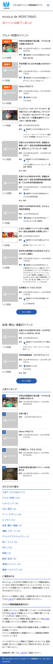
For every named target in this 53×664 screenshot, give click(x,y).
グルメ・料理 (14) (11, 498)
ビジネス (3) (8, 520)
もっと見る (26, 312)
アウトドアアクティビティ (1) (15, 536)
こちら (10, 599)
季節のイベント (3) (11, 564)
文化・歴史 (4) (9, 509)
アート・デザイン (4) (11, 514)
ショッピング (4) (10, 503)
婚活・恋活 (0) (9, 559)
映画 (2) (6, 553)
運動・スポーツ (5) (11, 531)
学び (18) (7, 548)
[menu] (48, 5)
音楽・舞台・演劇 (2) (12, 525)
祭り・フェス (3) (10, 542)
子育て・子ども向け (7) (13, 492)
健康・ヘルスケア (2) (12, 570)
